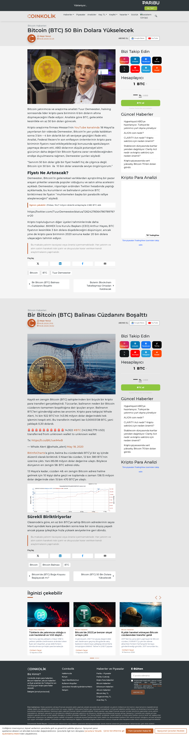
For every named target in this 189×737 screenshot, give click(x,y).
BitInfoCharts (36, 452)
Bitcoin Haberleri (37, 25)
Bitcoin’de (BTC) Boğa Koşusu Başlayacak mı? (48, 576)
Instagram (124, 62)
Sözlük (134, 14)
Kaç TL (102, 14)
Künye (64, 677)
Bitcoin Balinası (51, 565)
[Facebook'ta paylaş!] (82, 263)
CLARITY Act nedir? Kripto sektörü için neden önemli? (139, 139)
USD (145, 95)
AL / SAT (150, 8)
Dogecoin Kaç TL (104, 697)
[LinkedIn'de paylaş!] (60, 263)
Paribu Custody (103, 677)
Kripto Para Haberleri (105, 680)
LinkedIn (135, 62)
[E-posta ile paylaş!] (105, 263)
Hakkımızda (67, 673)
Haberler (67, 14)
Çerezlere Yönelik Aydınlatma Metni (77, 687)
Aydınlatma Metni (145, 684)
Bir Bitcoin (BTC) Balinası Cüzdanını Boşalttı (45, 284)
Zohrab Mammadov (84, 650)
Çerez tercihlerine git (113, 731)
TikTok (156, 62)
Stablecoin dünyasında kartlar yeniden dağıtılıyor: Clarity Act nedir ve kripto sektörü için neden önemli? (140, 151)
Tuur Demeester (61, 272)
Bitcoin (34, 272)
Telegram (146, 70)
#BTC (77, 430)
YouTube (135, 70)
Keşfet (112, 14)
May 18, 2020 (75, 446)
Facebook (146, 62)
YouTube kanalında (87, 127)
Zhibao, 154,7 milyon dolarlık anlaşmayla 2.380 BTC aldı (65, 205)
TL (140, 95)
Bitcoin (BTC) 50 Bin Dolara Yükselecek (96, 576)
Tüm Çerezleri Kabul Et (139, 731)
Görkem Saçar (36, 650)
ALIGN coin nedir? (134, 133)
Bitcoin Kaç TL (103, 693)
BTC (44, 272)
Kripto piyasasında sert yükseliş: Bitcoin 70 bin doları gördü (140, 164)
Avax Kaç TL (102, 700)
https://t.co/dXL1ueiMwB (47, 440)
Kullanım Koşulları (69, 683)
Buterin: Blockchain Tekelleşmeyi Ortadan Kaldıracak (99, 285)
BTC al (140, 103)
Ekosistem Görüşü (145, 16)
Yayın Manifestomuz (70, 680)
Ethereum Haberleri (105, 687)
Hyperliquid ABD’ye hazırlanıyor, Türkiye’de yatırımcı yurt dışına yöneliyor (140, 124)
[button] (156, 597)
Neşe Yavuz (45, 36)
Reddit (156, 70)
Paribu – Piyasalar (104, 673)
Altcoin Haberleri (104, 690)
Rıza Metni (157, 686)
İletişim (65, 690)
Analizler (91, 14)
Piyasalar (80, 14)
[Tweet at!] (38, 263)
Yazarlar (123, 14)
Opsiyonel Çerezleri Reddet (170, 731)
